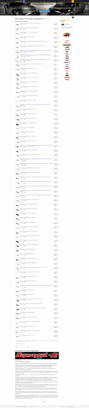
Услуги (40, 1)
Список (23, 343)
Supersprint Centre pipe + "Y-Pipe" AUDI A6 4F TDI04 (28, 77)
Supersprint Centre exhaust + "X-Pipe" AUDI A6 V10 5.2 (29, 32)
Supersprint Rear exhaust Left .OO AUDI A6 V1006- (28, 258)
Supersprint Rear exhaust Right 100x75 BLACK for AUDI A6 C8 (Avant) (31, 298)
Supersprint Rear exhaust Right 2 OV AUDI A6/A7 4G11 (29, 208)
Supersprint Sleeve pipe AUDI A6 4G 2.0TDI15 (27, 289)
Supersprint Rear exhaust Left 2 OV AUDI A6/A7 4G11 (29, 213)
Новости (48, 1)
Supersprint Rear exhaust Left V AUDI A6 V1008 (28, 249)
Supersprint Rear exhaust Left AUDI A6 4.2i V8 (27, 113)
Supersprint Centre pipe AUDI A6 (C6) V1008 (27, 335)
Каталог (29, 1)
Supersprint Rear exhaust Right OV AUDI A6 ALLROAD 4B (29, 199)
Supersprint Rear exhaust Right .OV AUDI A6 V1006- (28, 280)
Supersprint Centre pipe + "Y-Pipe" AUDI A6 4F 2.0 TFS (29, 82)
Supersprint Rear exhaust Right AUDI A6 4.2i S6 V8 (28, 109)
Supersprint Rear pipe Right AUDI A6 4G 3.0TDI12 (28, 68)
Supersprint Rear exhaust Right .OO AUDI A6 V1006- (28, 262)
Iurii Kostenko (71, 406)
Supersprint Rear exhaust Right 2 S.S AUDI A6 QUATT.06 (29, 226)
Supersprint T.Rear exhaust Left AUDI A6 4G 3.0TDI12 (29, 73)
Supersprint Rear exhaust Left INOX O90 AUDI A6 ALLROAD (30, 172)
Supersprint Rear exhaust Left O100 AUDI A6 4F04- (28, 136)
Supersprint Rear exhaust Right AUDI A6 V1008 (27, 253)
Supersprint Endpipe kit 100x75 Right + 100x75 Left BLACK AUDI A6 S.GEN (32, 308)
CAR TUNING (23, 406)
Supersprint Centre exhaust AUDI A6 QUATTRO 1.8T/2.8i (29, 235)
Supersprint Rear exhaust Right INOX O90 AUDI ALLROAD (29, 167)
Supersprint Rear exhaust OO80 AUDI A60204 (27, 217)
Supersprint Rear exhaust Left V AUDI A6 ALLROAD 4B (29, 204)
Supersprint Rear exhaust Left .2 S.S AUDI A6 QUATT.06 (29, 231)
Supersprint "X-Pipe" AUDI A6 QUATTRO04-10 (27, 312)
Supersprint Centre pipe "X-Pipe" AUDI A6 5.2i (27, 326)
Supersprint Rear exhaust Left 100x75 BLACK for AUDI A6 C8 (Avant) (31, 303)
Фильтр (18, 343)
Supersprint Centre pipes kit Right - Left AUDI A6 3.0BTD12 (29, 330)
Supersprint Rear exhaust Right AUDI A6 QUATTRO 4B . (29, 95)
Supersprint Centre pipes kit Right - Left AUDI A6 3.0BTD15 (29, 321)
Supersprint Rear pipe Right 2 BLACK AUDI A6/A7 (28, 118)
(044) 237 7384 (63, 1)
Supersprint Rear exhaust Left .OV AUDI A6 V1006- (28, 276)
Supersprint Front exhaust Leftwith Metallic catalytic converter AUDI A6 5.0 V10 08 (33, 45)
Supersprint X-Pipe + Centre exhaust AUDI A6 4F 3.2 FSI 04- (30, 271)
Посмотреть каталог (44, 11)
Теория (44, 1)
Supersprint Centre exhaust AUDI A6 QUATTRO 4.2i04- (29, 27)
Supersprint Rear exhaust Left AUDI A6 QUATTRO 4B (28, 91)
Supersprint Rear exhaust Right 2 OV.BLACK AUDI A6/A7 (29, 244)
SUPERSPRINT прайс (18, 360)
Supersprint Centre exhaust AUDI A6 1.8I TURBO (28, 100)
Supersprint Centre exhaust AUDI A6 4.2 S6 (27, 294)
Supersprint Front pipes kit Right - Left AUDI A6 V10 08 (29, 86)
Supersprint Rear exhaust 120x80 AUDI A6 (27, 127)
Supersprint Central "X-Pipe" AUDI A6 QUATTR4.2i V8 (28, 317)
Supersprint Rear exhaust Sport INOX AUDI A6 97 (28, 222)
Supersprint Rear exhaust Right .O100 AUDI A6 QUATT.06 (29, 154)
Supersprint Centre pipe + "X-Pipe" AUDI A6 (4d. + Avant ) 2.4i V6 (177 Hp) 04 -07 (33, 267)
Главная (17, 340)
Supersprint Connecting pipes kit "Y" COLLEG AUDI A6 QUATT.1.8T (31, 63)
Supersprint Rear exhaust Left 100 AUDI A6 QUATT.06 (29, 149)
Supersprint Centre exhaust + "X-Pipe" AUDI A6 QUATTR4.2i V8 (30, 23)
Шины (37, 1)
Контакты (68, 1)
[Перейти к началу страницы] (44, 401)
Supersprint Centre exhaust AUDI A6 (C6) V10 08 (28, 36)
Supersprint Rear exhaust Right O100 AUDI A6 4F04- (28, 140)
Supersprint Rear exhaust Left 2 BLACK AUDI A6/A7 (28, 122)
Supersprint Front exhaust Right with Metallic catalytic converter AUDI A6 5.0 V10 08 (33, 41)
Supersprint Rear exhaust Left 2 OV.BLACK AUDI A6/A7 (29, 240)
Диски (33, 1)
